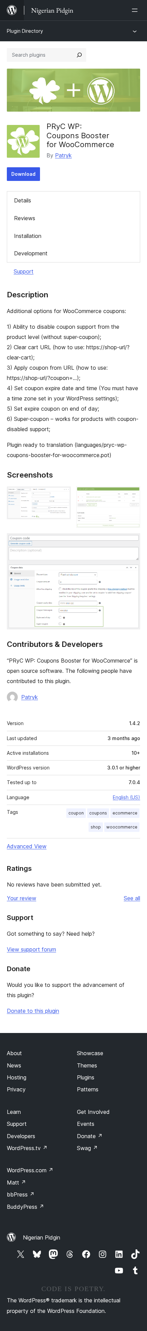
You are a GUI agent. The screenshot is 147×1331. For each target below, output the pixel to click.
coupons (98, 813)
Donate (90, 1136)
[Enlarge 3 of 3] (131, 542)
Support (24, 271)
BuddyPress (25, 1206)
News (14, 1065)
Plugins (85, 1077)
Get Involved (93, 1111)
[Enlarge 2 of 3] (131, 495)
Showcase (90, 1053)
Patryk (63, 155)
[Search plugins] (79, 55)
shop (96, 827)
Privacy (16, 1089)
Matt (16, 1182)
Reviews (24, 218)
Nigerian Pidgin (41, 1237)
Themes (87, 1065)
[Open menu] (136, 10)
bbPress (21, 1194)
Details (22, 200)
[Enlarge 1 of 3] (61, 495)
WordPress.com (30, 1170)
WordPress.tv (27, 1148)
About (14, 1053)
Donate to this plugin (33, 1010)
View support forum (31, 949)
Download (23, 174)
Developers (21, 1136)
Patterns (87, 1089)
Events (85, 1123)
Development (31, 253)
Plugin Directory (25, 31)
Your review (21, 898)
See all (132, 898)
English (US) (126, 797)
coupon (76, 813)
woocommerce (121, 827)
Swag (87, 1148)
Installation (27, 235)
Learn (14, 1111)
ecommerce (124, 813)
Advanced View (26, 846)
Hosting (16, 1077)
